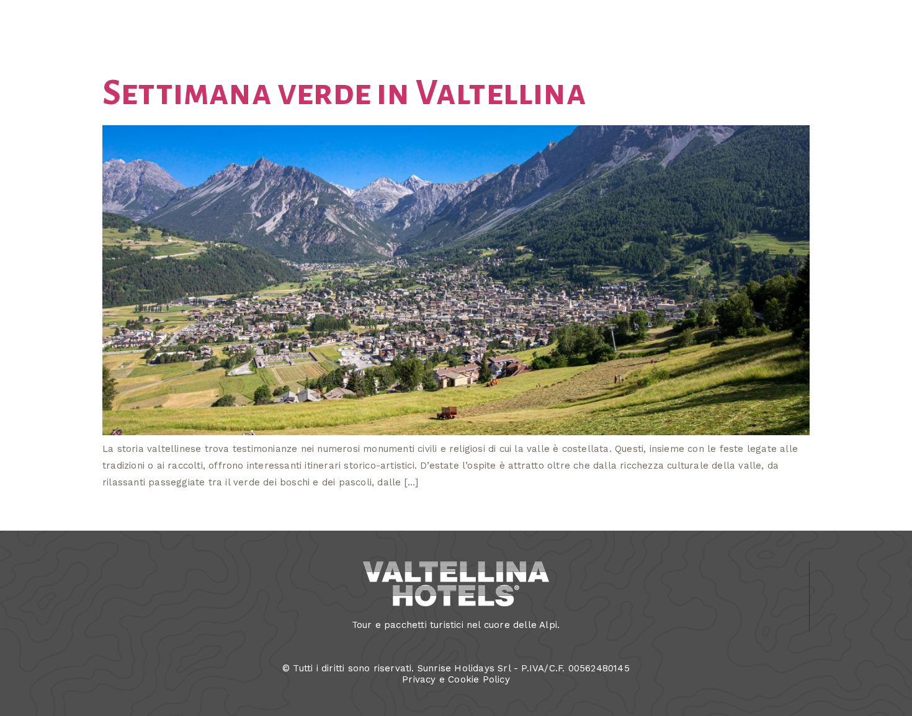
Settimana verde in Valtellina (344, 93)
